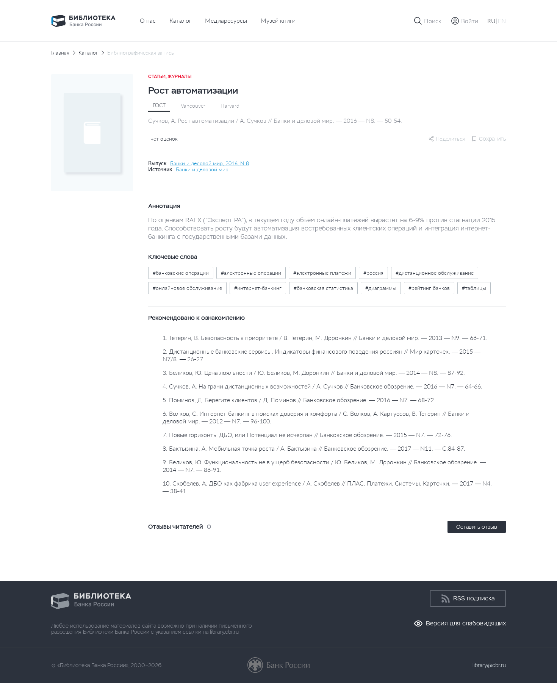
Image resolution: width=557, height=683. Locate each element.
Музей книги (278, 20)
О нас (148, 20)
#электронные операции (251, 272)
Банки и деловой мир (202, 169)
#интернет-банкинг (258, 288)
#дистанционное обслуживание (435, 272)
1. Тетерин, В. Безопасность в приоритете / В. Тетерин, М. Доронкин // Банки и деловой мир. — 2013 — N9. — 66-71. (325, 337)
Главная (60, 53)
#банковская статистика (323, 288)
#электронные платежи (322, 272)
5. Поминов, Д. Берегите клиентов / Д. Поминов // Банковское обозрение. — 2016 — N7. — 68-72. (299, 399)
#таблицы (474, 288)
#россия (373, 272)
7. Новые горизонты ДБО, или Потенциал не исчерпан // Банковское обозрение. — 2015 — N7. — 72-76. (307, 434)
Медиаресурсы (226, 20)
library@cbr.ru (489, 665)
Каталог (180, 20)
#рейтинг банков (429, 288)
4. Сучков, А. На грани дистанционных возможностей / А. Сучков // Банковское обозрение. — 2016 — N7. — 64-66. (322, 386)
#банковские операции (181, 272)
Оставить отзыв (476, 526)
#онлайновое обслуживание (187, 288)
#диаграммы (380, 288)
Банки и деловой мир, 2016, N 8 (209, 163)
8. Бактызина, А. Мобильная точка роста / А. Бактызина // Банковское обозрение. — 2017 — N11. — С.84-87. (314, 448)
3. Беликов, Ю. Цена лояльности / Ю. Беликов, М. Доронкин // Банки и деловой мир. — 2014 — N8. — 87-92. (314, 372)
